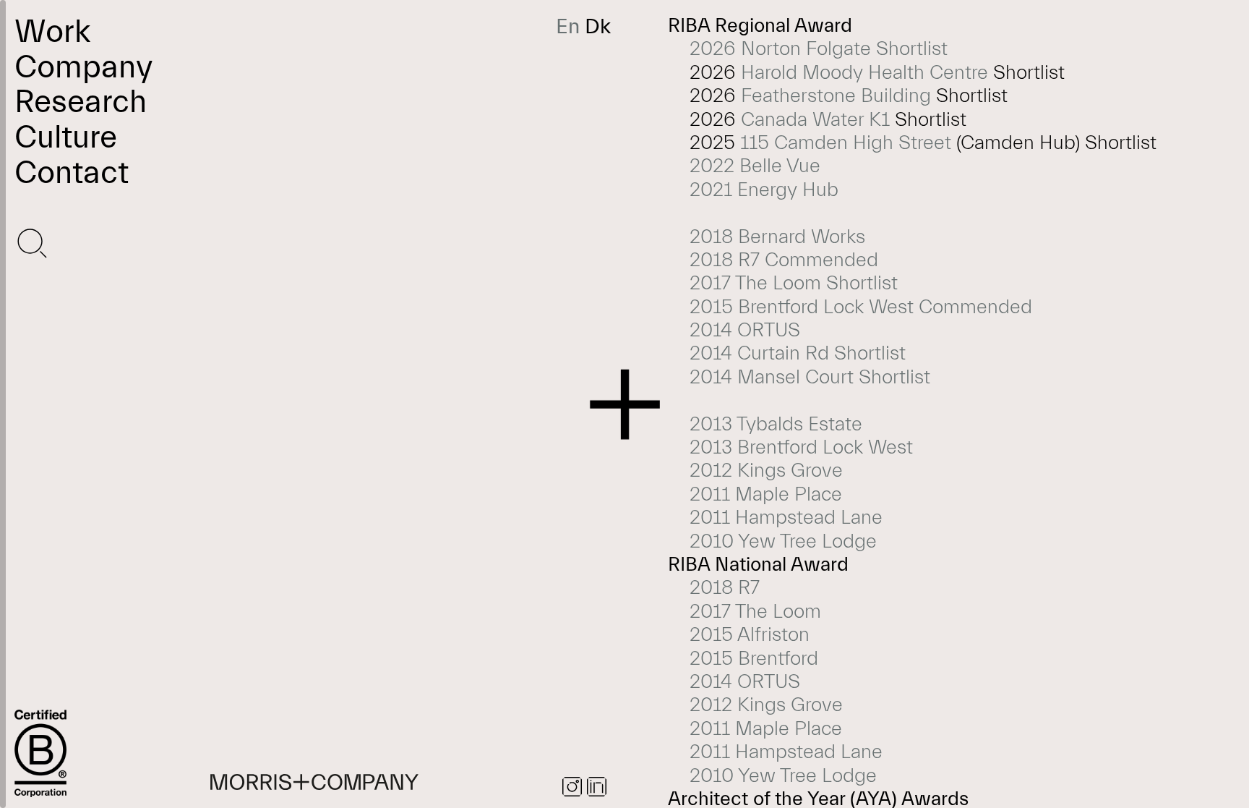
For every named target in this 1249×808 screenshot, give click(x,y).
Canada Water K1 (815, 120)
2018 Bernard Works (777, 237)
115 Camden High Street (845, 143)
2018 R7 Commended (784, 260)
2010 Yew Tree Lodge (783, 541)
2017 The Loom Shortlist (794, 283)
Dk (598, 26)
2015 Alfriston (750, 635)
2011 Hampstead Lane (786, 517)
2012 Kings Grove (766, 470)
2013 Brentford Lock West (801, 447)
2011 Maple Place (766, 494)
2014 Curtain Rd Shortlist (798, 353)
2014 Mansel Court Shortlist (810, 377)
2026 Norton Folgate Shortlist (819, 49)
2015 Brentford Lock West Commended (861, 307)
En (568, 26)
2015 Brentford (754, 658)
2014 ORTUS (745, 330)
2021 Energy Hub (767, 190)
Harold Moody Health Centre (864, 72)
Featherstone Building (836, 96)
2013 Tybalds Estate (776, 424)
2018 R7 (725, 588)
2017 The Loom (755, 611)
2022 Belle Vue (755, 166)
